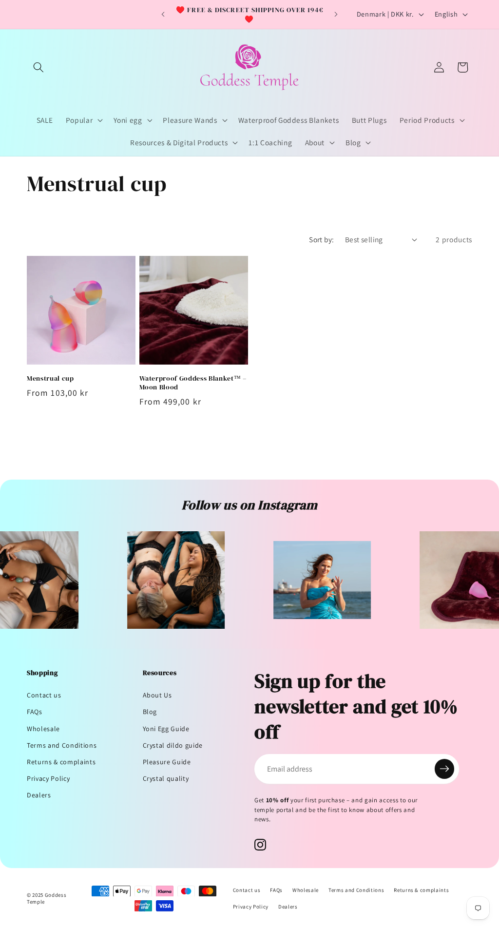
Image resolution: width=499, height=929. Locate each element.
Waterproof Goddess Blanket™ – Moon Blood (193, 383)
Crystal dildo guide (173, 745)
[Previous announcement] (163, 14)
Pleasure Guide (167, 761)
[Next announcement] (335, 14)
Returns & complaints (61, 761)
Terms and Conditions (61, 745)
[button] (38, 67)
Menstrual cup (50, 378)
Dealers (39, 795)
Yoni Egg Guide (166, 728)
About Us (157, 695)
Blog (150, 711)
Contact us (44, 695)
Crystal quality (166, 778)
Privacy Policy (48, 778)
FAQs (34, 711)
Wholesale (43, 728)
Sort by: (321, 239)
